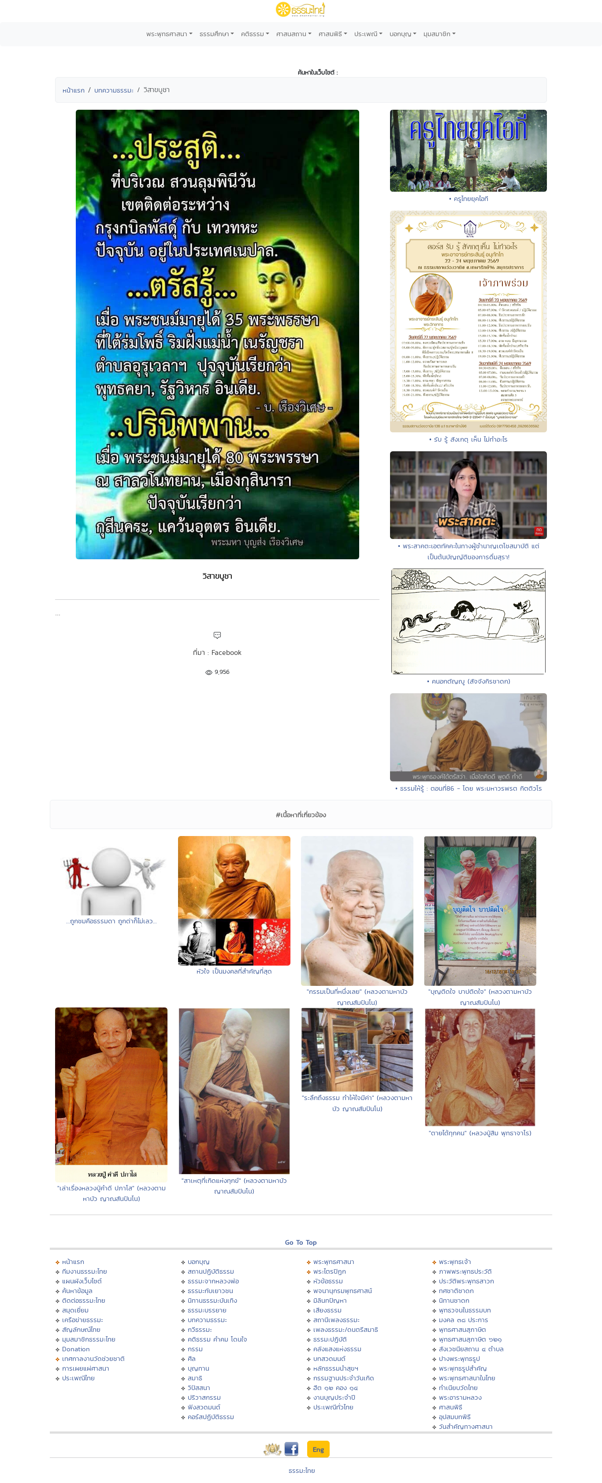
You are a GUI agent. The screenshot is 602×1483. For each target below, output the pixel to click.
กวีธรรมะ (200, 1329)
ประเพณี (365, 33)
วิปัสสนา (199, 1387)
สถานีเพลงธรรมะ (336, 1319)
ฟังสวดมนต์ (204, 1407)
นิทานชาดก (454, 1300)
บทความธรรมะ (114, 90)
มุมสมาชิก (437, 33)
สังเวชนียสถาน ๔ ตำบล (471, 1348)
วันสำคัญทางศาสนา (466, 1426)
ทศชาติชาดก (456, 1290)
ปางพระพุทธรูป (459, 1358)
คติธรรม (252, 33)
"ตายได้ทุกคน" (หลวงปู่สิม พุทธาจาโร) (480, 1132)
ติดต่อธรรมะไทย (83, 1300)
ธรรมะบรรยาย (207, 1310)
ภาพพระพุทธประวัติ (465, 1271)
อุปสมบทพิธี (455, 1416)
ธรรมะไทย (302, 1470)
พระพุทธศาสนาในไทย (467, 1378)
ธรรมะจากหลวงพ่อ (213, 1281)
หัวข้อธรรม (328, 1281)
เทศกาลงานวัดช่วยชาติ (93, 1358)
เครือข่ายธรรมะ (82, 1319)
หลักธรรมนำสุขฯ (335, 1368)
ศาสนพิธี (330, 33)
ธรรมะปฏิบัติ (330, 1339)
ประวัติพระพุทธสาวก (466, 1281)
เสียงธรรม (327, 1310)
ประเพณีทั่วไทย (333, 1407)
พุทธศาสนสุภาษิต (462, 1329)
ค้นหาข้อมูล (77, 1290)
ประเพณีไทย (78, 1378)
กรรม (195, 1348)
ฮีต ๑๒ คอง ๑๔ (335, 1387)
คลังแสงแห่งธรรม (337, 1348)
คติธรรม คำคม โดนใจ (217, 1339)
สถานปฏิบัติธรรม (211, 1271)
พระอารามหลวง (460, 1397)
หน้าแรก (74, 90)
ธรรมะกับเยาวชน (210, 1290)
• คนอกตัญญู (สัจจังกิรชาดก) (468, 681)
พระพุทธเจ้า (455, 1261)
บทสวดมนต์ (329, 1358)
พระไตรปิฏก (329, 1271)
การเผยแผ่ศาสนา (85, 1368)
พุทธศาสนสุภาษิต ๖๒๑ (470, 1339)
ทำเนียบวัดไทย (458, 1387)
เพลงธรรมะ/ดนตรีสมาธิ (345, 1329)
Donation (76, 1348)
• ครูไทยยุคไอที (468, 198)
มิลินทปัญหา (330, 1300)
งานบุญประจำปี (334, 1397)
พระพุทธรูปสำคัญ (463, 1368)
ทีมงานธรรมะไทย (84, 1271)
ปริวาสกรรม (204, 1397)
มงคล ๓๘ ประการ (463, 1319)
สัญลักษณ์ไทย (81, 1329)
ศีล (192, 1358)
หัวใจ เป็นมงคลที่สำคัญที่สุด (234, 971)
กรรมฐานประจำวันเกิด (343, 1378)
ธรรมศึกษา (214, 33)
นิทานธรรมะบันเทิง (212, 1300)
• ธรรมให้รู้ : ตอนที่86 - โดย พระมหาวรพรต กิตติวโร (468, 788)
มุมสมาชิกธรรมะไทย (88, 1339)
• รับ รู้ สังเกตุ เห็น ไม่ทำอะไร (468, 439)
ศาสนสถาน (291, 33)
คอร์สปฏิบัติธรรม (211, 1416)
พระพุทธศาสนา (166, 33)
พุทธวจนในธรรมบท (465, 1310)
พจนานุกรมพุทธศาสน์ (342, 1290)
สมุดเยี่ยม (75, 1310)
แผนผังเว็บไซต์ (82, 1281)
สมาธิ (195, 1378)
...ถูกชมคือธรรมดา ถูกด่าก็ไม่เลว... (111, 920)
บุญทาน (198, 1368)
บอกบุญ (401, 33)
